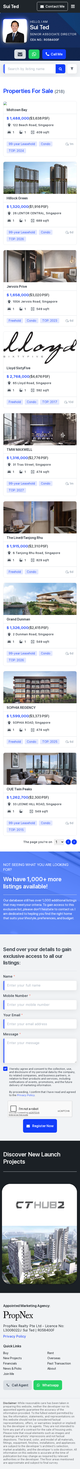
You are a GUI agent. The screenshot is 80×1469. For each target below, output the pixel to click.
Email (20, 54)
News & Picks (12, 1368)
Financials (10, 1363)
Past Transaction (59, 1363)
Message (12, 1034)
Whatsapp (34, 54)
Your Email (13, 1015)
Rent (50, 1353)
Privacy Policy (26, 1095)
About (51, 1368)
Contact (54, 6)
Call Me (56, 54)
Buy (5, 1353)
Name (9, 976)
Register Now (43, 1126)
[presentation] (5, 1234)
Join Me (8, 1374)
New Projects (12, 1358)
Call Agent (19, 1385)
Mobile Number (17, 996)
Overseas (53, 1358)
